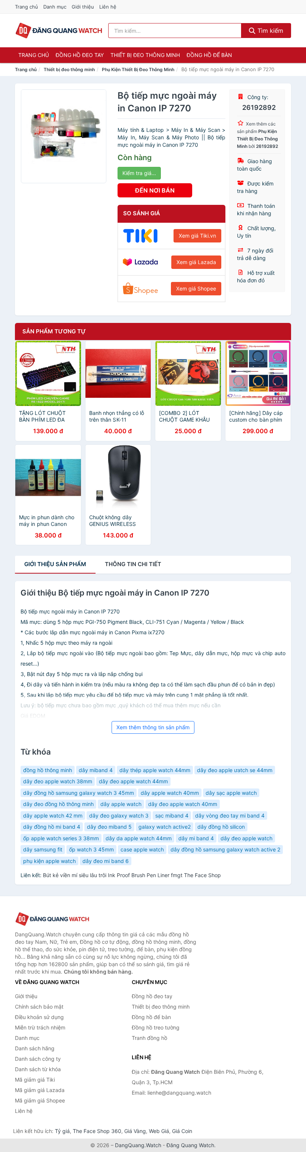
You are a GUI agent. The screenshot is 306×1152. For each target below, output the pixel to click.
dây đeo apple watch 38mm (57, 781)
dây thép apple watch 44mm (154, 770)
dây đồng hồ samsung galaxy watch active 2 (225, 849)
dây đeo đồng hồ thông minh (58, 804)
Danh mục (54, 7)
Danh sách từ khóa (38, 1069)
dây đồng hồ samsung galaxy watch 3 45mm (78, 793)
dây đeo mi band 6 (105, 861)
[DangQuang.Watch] (59, 30)
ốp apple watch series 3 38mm (61, 838)
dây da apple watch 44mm (139, 838)
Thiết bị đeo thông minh (145, 55)
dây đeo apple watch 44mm (133, 781)
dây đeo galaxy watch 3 (119, 815)
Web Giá (159, 1131)
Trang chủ (26, 7)
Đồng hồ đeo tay (80, 55)
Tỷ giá (62, 1131)
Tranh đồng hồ (149, 1038)
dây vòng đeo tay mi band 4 (230, 815)
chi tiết (133, 564)
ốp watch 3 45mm (91, 849)
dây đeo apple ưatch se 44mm (234, 770)
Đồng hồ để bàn (209, 55)
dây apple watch (120, 804)
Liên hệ (107, 7)
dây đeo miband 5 (109, 826)
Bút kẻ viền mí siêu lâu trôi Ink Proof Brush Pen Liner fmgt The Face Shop (132, 875)
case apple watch (142, 849)
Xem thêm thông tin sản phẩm (153, 727)
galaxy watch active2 (164, 826)
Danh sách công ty (38, 1059)
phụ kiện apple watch (49, 861)
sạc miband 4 (171, 815)
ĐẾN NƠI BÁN (155, 190)
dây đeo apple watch (246, 838)
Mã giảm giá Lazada (40, 1090)
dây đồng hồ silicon (221, 826)
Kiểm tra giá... (139, 173)
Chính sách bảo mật (39, 1006)
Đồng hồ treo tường (155, 1027)
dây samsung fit (42, 849)
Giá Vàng (135, 1131)
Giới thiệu (83, 7)
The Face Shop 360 (97, 1131)
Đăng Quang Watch (190, 1145)
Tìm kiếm (269, 30)
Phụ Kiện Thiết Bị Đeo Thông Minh (138, 69)
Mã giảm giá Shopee (40, 1100)
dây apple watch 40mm (170, 793)
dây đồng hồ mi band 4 (51, 826)
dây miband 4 (96, 770)
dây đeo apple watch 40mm (182, 804)
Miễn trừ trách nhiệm (40, 1027)
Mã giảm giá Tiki (35, 1079)
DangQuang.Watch (138, 1145)
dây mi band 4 (196, 838)
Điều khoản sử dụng (39, 1017)
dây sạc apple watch (231, 793)
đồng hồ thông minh (47, 770)
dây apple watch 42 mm (52, 815)
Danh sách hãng (34, 1048)
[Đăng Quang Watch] (52, 919)
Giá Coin (182, 1131)
